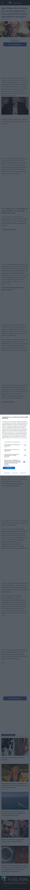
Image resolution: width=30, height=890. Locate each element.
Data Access (15, 472)
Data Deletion (7, 472)
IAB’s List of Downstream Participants (16, 437)
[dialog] (15, 445)
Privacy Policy (23, 472)
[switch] (25, 445)
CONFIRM (9, 467)
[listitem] (15, 442)
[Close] (27, 417)
